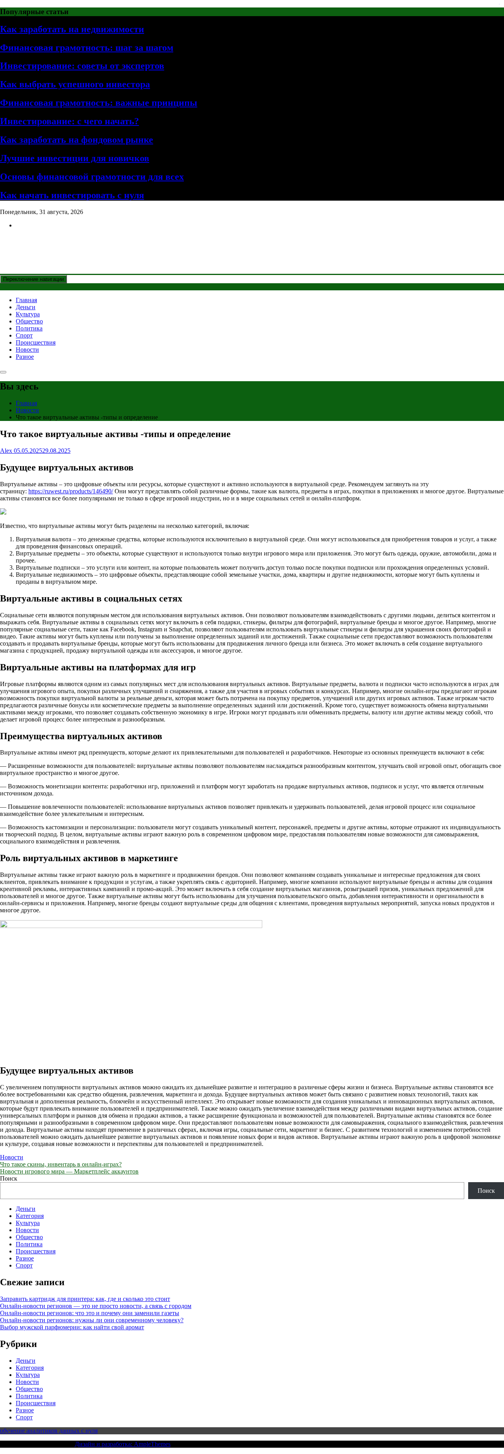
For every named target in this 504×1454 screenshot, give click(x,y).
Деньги (25, 307)
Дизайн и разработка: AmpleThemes (122, 1444)
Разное (25, 356)
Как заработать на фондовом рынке (76, 140)
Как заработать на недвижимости (72, 29)
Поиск (8, 1178)
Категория (30, 1215)
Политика (29, 328)
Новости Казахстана (57, 244)
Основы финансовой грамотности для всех (92, 177)
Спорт (24, 335)
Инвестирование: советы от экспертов (82, 66)
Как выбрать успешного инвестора (75, 84)
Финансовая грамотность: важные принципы (98, 103)
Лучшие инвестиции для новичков (74, 158)
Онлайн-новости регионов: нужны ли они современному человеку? (91, 1320)
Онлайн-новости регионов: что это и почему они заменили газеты (89, 1313)
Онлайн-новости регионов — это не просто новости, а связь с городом (95, 1306)
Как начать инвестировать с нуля (72, 195)
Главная (26, 300)
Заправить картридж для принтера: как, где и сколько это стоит (85, 1298)
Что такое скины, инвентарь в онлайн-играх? (61, 1164)
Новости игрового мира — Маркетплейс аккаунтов (69, 1171)
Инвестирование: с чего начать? (69, 121)
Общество (29, 321)
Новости (27, 349)
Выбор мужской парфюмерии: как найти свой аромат (72, 1327)
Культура (28, 314)
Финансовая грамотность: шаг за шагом (86, 47)
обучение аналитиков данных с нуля (49, 1430)
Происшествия (36, 342)
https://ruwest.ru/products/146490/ (70, 491)
